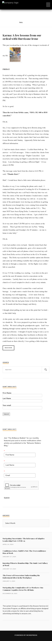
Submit (6, 498)
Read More (8, 347)
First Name (7, 393)
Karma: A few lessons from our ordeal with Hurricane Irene (22, 36)
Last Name (7, 398)
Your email (7, 405)
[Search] (45, 369)
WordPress (31, 635)
